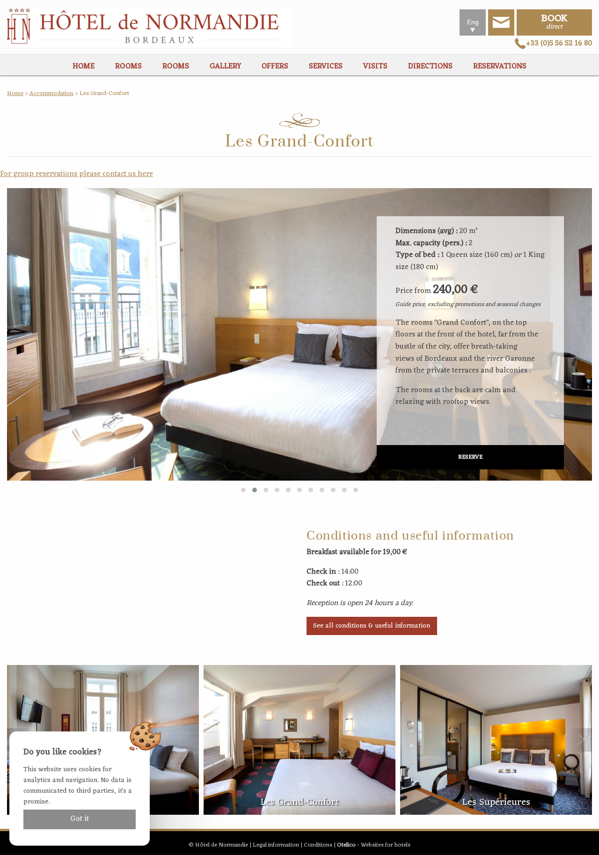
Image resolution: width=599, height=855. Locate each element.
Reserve (470, 457)
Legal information (276, 845)
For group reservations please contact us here (76, 174)
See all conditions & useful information (371, 626)
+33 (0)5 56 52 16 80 (559, 43)
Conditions (318, 845)
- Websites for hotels (373, 845)
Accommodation (51, 93)
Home (15, 93)
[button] (243, 490)
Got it (79, 819)
